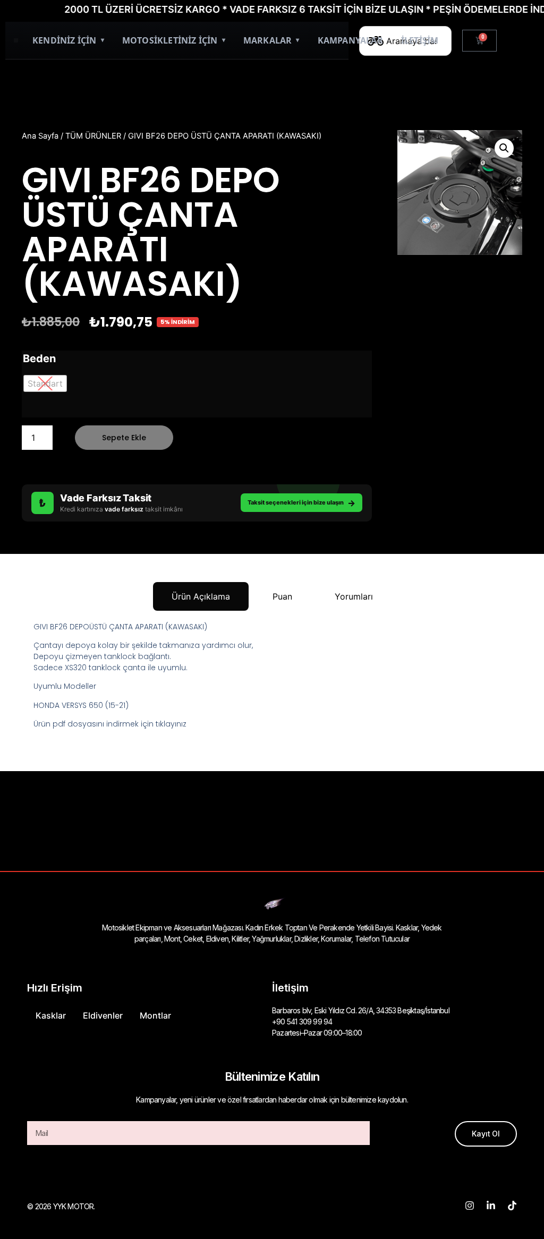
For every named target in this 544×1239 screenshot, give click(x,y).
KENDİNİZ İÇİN (68, 40)
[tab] (201, 596)
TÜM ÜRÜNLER (93, 136)
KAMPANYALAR (350, 40)
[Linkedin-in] (491, 1205)
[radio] (45, 383)
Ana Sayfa (40, 136)
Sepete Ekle (124, 437)
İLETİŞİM (420, 40)
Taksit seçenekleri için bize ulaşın (301, 503)
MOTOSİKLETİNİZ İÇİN (173, 40)
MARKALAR (271, 40)
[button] (504, 148)
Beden (39, 358)
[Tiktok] (512, 1205)
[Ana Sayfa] (16, 40)
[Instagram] (469, 1205)
